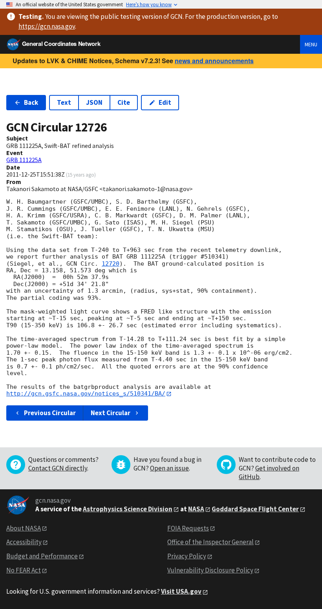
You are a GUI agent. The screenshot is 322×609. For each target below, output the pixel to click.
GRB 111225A (24, 160)
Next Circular (110, 412)
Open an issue (169, 468)
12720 (110, 263)
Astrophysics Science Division (127, 509)
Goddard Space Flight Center (255, 509)
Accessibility (24, 542)
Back (31, 102)
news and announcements (214, 60)
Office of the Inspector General (210, 542)
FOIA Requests (188, 528)
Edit (165, 102)
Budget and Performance (42, 556)
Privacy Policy (186, 556)
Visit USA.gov (181, 591)
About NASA (23, 528)
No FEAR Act (23, 570)
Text (64, 102)
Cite (123, 102)
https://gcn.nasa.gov (46, 26)
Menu (311, 44)
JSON (94, 102)
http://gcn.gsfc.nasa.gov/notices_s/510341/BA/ (85, 393)
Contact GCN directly (57, 468)
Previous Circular (50, 412)
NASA (196, 509)
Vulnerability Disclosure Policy (210, 570)
